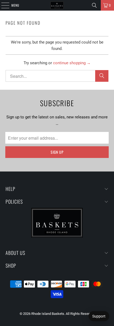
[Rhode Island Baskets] (57, 5)
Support (99, 316)
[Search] (94, 5)
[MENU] (2, 5)
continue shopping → (72, 63)
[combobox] (57, 76)
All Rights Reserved (80, 314)
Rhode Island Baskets (47, 314)
